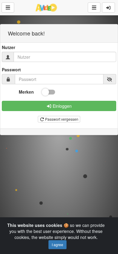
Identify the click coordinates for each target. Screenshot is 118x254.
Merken (26, 92)
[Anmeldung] (108, 7)
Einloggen (61, 106)
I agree (57, 244)
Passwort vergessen (61, 119)
